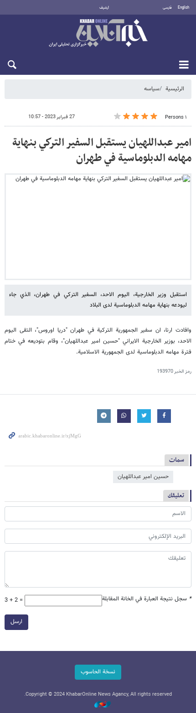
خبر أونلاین (98, 34)
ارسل (16, 621)
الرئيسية (174, 89)
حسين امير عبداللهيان (143, 476)
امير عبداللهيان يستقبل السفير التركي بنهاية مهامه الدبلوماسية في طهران (101, 150)
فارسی (167, 7)
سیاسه (152, 89)
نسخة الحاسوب (98, 672)
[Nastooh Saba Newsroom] (98, 705)
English (183, 7)
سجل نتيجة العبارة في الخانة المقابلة (146, 599)
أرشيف (104, 7)
